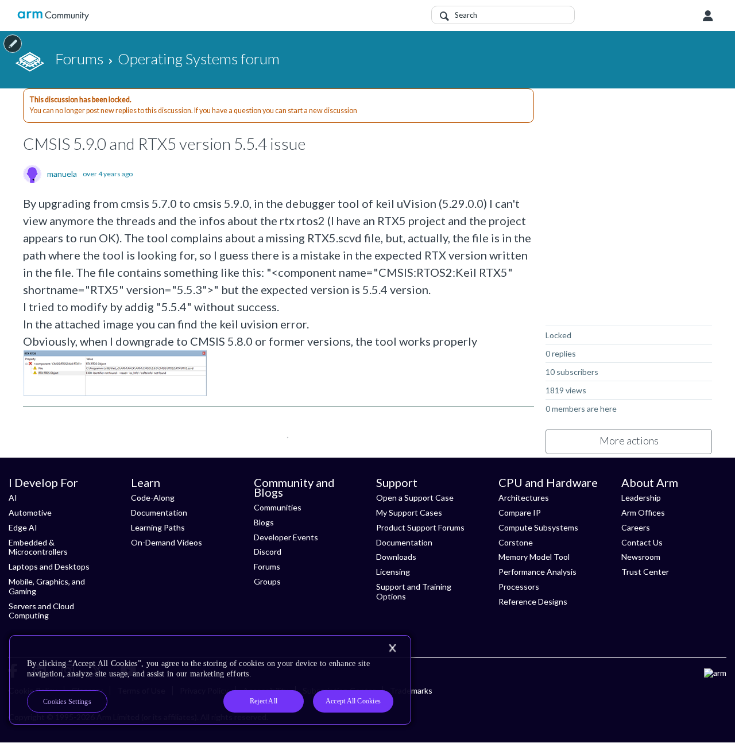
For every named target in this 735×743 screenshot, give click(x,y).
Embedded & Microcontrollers (38, 547)
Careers (635, 527)
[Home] (53, 16)
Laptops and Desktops (49, 566)
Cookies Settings (67, 702)
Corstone (515, 542)
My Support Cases (409, 512)
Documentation (159, 512)
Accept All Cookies (353, 701)
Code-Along (153, 497)
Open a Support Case (415, 497)
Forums (267, 566)
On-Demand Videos (166, 542)
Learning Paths (158, 527)
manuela (62, 174)
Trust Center (645, 571)
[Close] (392, 648)
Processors (518, 586)
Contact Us (642, 542)
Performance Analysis (537, 571)
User (708, 16)
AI (13, 497)
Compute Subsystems (538, 527)
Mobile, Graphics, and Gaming (47, 586)
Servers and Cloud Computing (41, 611)
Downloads (396, 557)
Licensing (393, 571)
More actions (629, 440)
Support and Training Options (413, 591)
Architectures (523, 497)
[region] (210, 680)
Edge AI (23, 527)
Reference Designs (532, 601)
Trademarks (411, 690)
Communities (277, 507)
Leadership (641, 497)
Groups (267, 581)
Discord (267, 551)
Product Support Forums (420, 527)
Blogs (264, 522)
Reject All (263, 701)
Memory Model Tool (534, 557)
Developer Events (286, 537)
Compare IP (519, 512)
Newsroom (640, 557)
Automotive (30, 512)
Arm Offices (643, 512)
